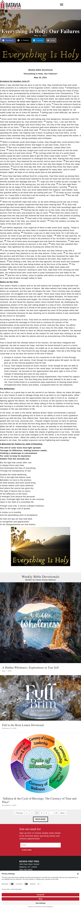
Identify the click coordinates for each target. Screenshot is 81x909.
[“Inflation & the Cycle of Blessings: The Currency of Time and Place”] (40, 771)
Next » (63, 813)
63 (56, 813)
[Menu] (61, 4)
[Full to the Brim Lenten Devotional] (40, 704)
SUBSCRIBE (27, 850)
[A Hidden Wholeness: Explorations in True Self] (40, 628)
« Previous (19, 813)
